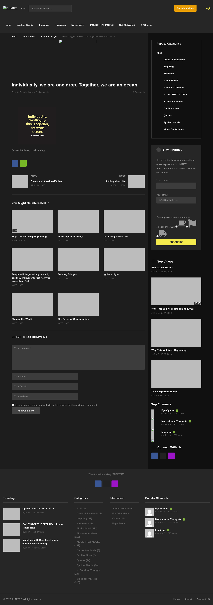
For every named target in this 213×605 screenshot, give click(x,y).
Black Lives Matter (161, 267)
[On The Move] (159, 109)
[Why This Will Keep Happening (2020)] (176, 291)
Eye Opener (168, 410)
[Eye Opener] (155, 413)
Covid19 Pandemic (174, 59)
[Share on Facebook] (15, 163)
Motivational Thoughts (174, 421)
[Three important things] (176, 374)
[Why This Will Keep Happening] (32, 221)
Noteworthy (78, 25)
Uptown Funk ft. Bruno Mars (38, 508)
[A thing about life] (113, 182)
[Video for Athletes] (159, 130)
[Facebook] (154, 456)
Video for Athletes (174, 129)
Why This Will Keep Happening (29, 236)
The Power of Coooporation (73, 319)
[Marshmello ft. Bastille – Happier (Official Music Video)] (11, 545)
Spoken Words (25, 25)
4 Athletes (146, 25)
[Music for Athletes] (159, 88)
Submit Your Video (122, 508)
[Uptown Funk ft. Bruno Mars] (11, 514)
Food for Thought (49, 36)
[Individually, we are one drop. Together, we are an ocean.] (78, 221)
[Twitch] (171, 456)
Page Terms (118, 523)
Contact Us (118, 518)
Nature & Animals (173, 101)
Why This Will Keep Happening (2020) (172, 308)
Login (207, 8)
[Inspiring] (159, 67)
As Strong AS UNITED (116, 236)
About (188, 599)
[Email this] (23, 163)
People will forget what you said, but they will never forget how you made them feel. (31, 277)
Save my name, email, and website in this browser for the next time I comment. (56, 405)
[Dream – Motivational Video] (43, 182)
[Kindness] (159, 74)
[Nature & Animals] (159, 102)
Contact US (203, 599)
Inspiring (44, 25)
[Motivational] (159, 81)
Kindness (60, 25)
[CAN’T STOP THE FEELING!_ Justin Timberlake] (11, 529)
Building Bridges (67, 274)
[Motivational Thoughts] (155, 424)
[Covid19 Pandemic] (159, 61)
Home (7, 25)
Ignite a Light (111, 274)
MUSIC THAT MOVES (101, 25)
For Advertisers (121, 513)
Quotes (31, 92)
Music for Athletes (174, 87)
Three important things (71, 236)
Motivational (171, 80)
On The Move (171, 108)
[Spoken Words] (159, 123)
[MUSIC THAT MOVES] (159, 95)
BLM (159, 53)
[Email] (163, 456)
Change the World (22, 319)
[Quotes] (159, 116)
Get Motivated (127, 25)
